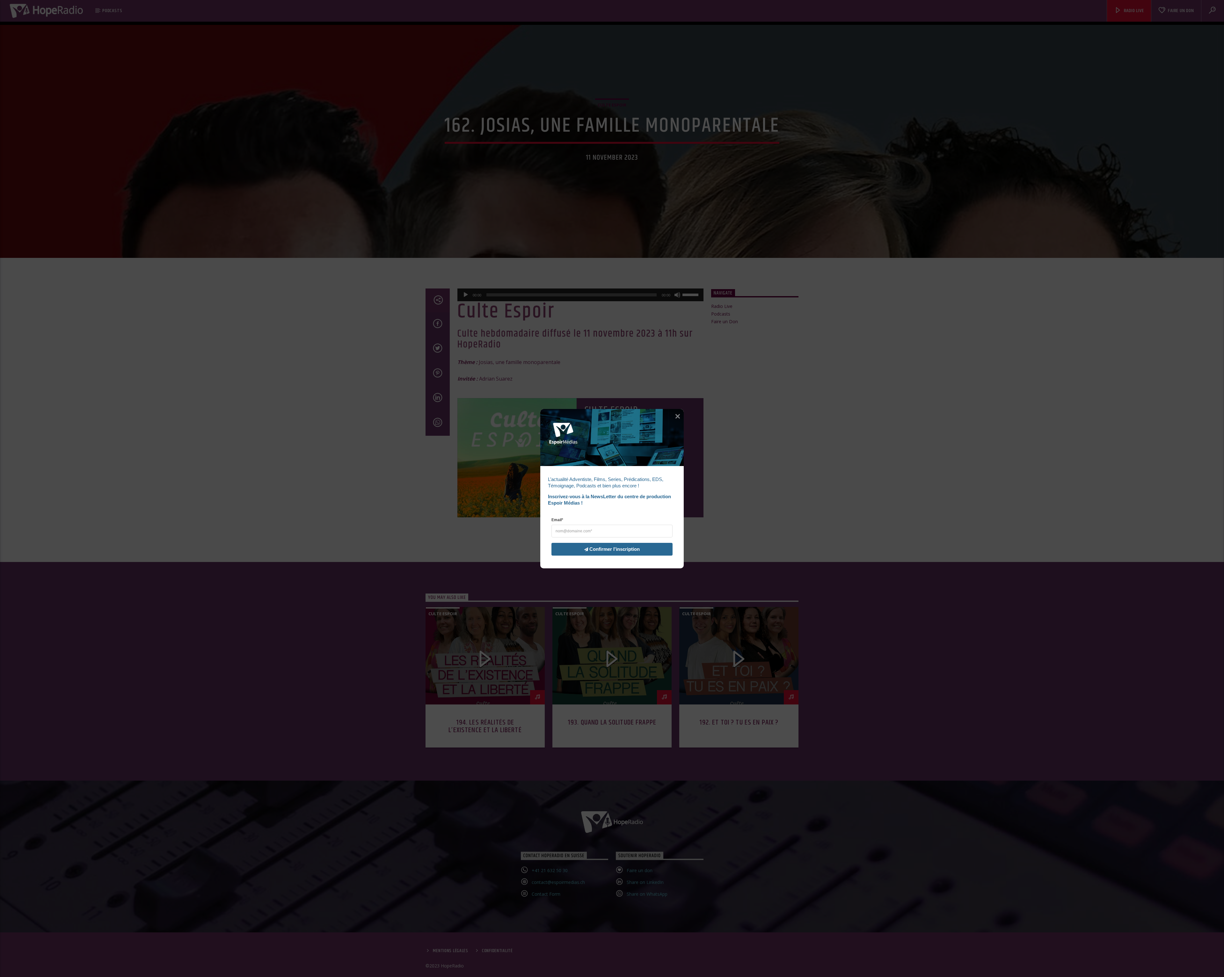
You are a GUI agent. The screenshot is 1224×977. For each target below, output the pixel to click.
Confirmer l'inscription (614, 548)
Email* (557, 519)
